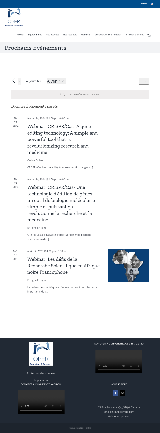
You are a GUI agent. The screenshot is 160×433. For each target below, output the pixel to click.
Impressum (41, 380)
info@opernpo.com (122, 411)
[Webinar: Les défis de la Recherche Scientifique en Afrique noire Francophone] (128, 265)
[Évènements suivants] (19, 81)
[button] (149, 34)
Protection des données (41, 373)
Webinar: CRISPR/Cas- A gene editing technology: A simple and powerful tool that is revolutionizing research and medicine (62, 139)
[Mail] (122, 393)
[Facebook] (115, 393)
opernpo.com (122, 416)
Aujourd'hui (33, 81)
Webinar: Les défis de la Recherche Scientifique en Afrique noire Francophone (63, 265)
